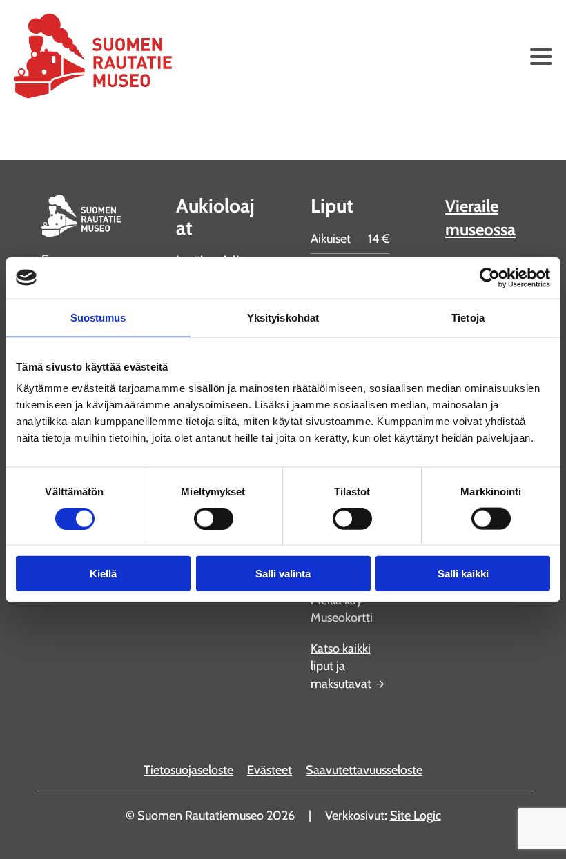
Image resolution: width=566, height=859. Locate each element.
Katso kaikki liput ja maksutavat (341, 666)
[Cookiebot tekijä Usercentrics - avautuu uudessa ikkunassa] (489, 277)
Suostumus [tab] (98, 317)
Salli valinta (283, 574)
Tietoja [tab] (468, 317)
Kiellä (103, 574)
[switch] (213, 518)
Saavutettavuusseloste (364, 770)
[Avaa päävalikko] (541, 56)
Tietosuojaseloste (188, 770)
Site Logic (415, 815)
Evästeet (269, 770)
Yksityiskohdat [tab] (283, 317)
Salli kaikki (463, 574)
